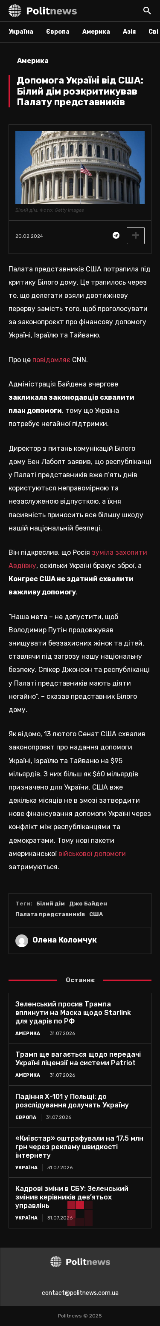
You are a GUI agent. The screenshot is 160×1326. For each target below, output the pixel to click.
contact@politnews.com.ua (80, 1293)
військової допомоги (92, 854)
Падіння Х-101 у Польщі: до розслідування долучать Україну (72, 1101)
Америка (33, 61)
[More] (136, 235)
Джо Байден (88, 903)
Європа (25, 1117)
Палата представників (50, 914)
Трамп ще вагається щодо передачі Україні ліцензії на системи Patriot (78, 1058)
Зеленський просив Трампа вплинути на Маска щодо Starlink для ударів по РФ (73, 1012)
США (96, 914)
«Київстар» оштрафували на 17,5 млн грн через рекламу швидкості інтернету (79, 1146)
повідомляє (52, 360)
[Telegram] (115, 235)
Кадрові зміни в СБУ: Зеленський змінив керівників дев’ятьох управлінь (71, 1197)
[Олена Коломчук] (21, 940)
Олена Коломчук (64, 940)
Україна (26, 1167)
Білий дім (50, 903)
